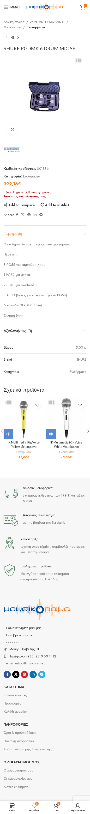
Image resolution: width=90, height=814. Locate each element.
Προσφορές (12, 703)
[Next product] (18, 38)
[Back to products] (12, 38)
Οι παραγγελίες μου (18, 778)
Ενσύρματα (36, 27)
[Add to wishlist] (37, 405)
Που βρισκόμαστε (19, 635)
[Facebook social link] (17, 215)
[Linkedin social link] (35, 215)
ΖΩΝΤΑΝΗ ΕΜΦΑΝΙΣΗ (47, 21)
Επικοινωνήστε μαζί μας (24, 628)
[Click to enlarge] (12, 129)
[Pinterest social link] (29, 215)
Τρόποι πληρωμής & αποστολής (28, 749)
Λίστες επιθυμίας (16, 786)
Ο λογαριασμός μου (18, 770)
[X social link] (23, 215)
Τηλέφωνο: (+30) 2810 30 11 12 (32, 656)
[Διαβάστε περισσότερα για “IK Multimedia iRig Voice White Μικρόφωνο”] (51, 434)
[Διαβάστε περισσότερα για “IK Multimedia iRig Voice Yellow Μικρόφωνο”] (8, 434)
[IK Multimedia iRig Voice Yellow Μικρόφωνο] (24, 418)
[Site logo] (45, 6)
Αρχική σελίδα (14, 21)
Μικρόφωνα (12, 27)
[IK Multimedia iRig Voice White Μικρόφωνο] (66, 418)
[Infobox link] (45, 495)
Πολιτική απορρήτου (19, 741)
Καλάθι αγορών (15, 711)
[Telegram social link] (41, 215)
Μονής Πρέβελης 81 (24, 649)
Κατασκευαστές (15, 695)
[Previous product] (6, 38)
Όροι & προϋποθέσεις (20, 732)
